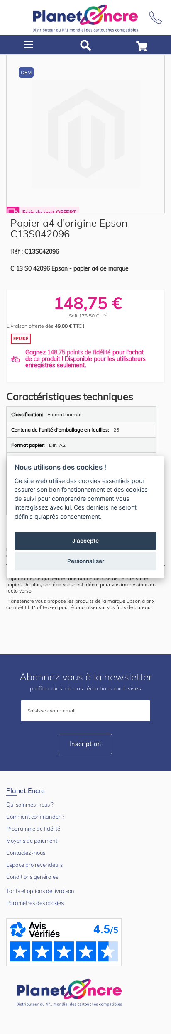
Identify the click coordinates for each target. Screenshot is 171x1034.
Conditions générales (32, 876)
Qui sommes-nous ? (30, 804)
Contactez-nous (25, 852)
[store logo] (85, 17)
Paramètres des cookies (35, 903)
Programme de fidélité (33, 828)
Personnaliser (85, 561)
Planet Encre (70, 991)
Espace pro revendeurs (34, 864)
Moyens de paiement (31, 840)
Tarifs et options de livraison (40, 891)
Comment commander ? (35, 816)
